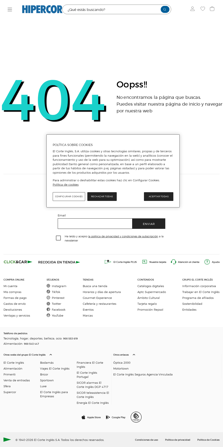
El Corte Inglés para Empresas (54, 394)
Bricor (44, 374)
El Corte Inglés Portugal (87, 374)
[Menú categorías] (10, 9)
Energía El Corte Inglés (93, 403)
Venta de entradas (16, 380)
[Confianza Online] (136, 417)
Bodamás (47, 362)
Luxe (43, 386)
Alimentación (12, 368)
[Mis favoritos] (203, 9)
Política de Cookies (208, 439)
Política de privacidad (177, 439)
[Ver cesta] (212, 9)
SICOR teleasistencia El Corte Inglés (93, 394)
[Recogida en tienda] (59, 262)
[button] (56, 378)
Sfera (7, 386)
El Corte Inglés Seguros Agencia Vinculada (143, 374)
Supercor (9, 392)
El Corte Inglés (13, 362)
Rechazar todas (102, 196)
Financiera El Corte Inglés (90, 364)
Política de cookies (66, 184)
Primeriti (9, 374)
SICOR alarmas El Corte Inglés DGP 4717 (92, 384)
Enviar (149, 224)
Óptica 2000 (121, 362)
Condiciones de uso (146, 439)
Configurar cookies (69, 196)
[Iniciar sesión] (193, 9)
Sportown (47, 380)
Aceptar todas (159, 196)
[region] (113, 171)
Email (62, 215)
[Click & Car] (18, 262)
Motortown (121, 368)
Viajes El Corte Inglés (54, 368)
